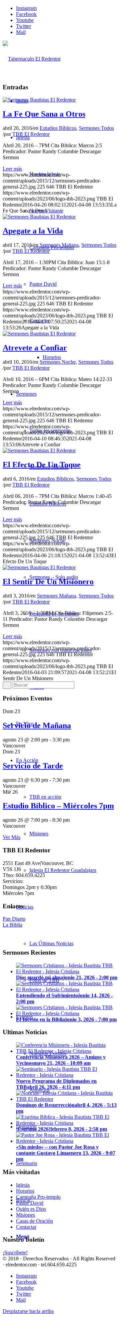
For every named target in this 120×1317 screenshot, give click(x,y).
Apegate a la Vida (33, 230)
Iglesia (23, 1185)
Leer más (12, 169)
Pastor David (29, 1203)
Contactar (26, 1227)
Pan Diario (14, 919)
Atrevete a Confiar (35, 347)
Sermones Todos (96, 128)
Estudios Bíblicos (58, 128)
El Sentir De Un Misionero (48, 581)
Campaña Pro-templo (38, 1197)
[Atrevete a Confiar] (39, 333)
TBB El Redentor (31, 134)
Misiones (25, 1215)
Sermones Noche (58, 362)
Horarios (25, 1191)
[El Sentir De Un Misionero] (39, 567)
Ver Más (11, 837)
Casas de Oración (34, 1221)
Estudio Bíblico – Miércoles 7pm (58, 805)
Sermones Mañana (59, 245)
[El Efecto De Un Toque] (39, 450)
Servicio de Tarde (33, 765)
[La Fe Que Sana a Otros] (39, 100)
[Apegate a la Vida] (39, 217)
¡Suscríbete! (15, 1252)
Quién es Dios (31, 1209)
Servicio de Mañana (37, 725)
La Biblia (12, 925)
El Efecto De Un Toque (42, 464)
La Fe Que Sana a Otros (44, 114)
